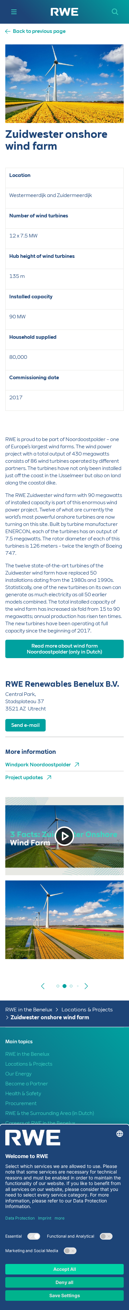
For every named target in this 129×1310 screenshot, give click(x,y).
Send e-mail (25, 725)
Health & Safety (23, 1094)
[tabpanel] (64, 928)
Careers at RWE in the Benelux (40, 1123)
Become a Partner (26, 1084)
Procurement (21, 1103)
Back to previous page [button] (39, 31)
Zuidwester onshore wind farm (50, 1017)
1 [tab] (58, 986)
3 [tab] (71, 986)
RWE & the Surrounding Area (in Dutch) (49, 1113)
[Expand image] (107, 945)
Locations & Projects (87, 1009)
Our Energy (18, 1074)
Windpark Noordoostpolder (38, 765)
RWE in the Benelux (28, 1009)
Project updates (24, 777)
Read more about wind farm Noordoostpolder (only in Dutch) (64, 649)
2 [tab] (64, 986)
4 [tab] (77, 986)
